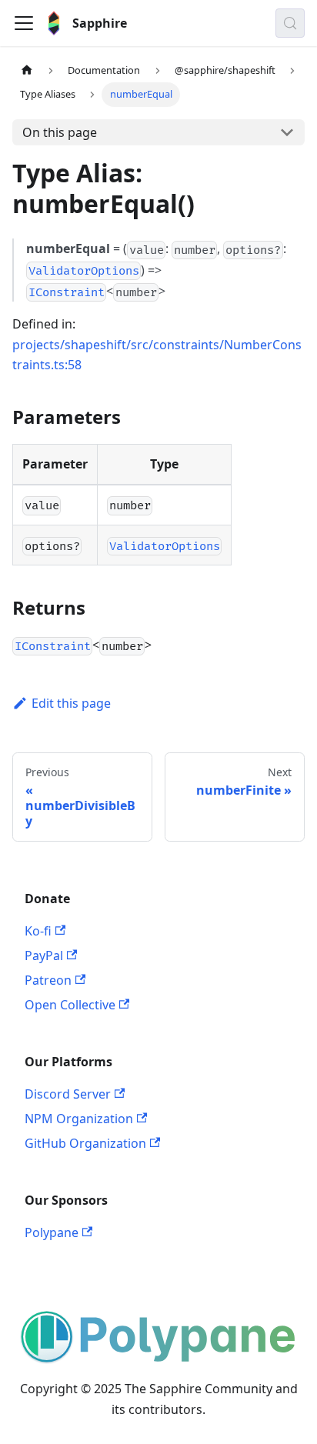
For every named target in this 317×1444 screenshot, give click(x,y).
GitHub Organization (85, 1143)
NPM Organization (79, 1118)
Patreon (48, 980)
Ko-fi (38, 930)
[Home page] (27, 70)
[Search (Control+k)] (290, 23)
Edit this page (71, 703)
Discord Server (68, 1094)
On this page (59, 132)
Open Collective (70, 1004)
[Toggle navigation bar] (23, 23)
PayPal (44, 955)
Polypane (51, 1232)
